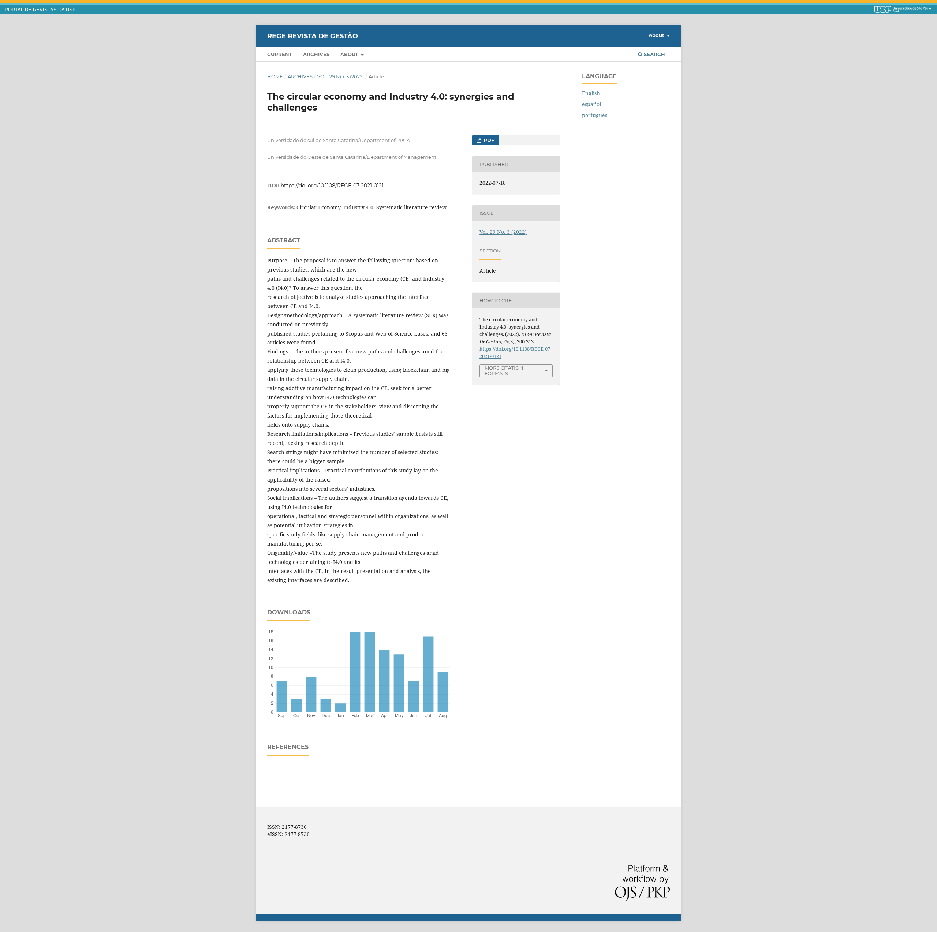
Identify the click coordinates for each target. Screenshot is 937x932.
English (591, 93)
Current (279, 54)
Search (653, 54)
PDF (488, 140)
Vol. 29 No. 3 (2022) (340, 76)
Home (275, 76)
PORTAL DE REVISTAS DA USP (40, 9)
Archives (316, 54)
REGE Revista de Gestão (312, 36)
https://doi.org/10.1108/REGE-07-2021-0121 (332, 185)
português (594, 115)
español (591, 104)
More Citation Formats (504, 370)
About (350, 54)
